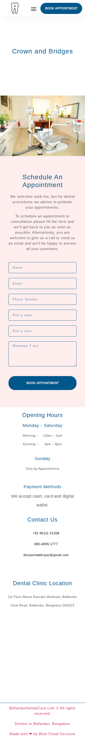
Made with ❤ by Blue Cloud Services (42, 734)
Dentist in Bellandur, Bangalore (42, 724)
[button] (33, 8)
